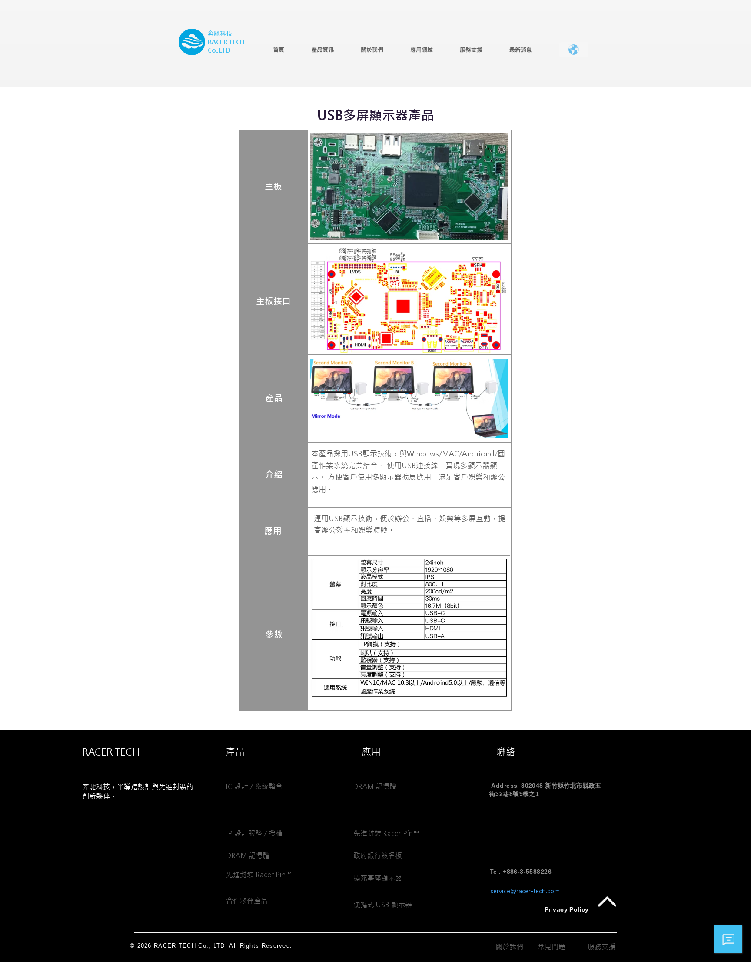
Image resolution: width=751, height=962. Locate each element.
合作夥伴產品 (247, 900)
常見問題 (551, 946)
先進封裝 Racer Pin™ (259, 874)
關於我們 (509, 946)
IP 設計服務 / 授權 (254, 833)
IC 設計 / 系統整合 (254, 786)
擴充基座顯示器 (377, 878)
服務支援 (601, 946)
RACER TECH (226, 42)
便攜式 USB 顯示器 (382, 904)
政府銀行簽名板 (377, 855)
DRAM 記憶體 (247, 855)
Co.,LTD (219, 50)
